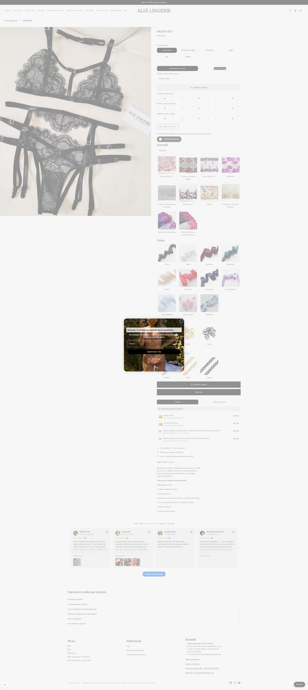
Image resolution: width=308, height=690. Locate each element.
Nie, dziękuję (154, 359)
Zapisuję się (154, 352)
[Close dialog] (181, 321)
